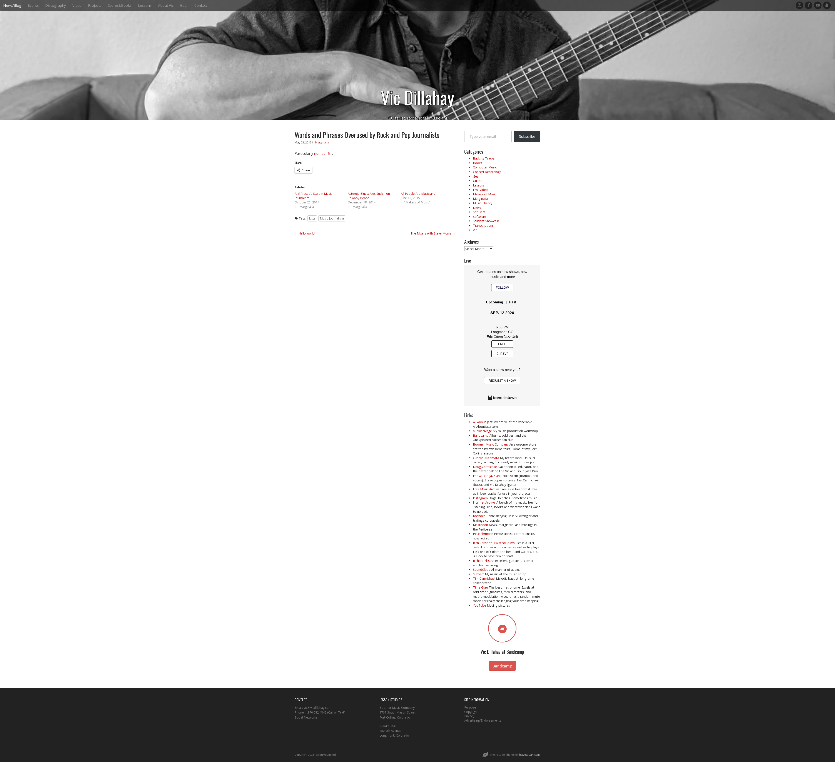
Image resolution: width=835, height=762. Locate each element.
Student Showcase (486, 221)
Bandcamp (481, 435)
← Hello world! (305, 233)
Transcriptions (483, 225)
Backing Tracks (484, 158)
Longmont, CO (502, 332)
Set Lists (479, 212)
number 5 (322, 153)
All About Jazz (483, 422)
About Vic (166, 5)
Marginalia (322, 142)
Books (477, 163)
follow (502, 287)
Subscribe (527, 136)
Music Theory (482, 203)
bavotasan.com (529, 755)
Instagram (480, 498)
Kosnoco (479, 516)
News (477, 208)
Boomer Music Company (490, 444)
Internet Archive (484, 502)
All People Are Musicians (418, 193)
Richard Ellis (481, 561)
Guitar (477, 181)
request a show (502, 380)
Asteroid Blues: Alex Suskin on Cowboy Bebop (369, 195)
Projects (94, 5)
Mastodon (480, 525)
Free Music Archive (486, 489)
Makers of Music (484, 194)
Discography (55, 5)
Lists (312, 218)
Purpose (470, 707)
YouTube (479, 605)
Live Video (480, 190)
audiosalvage (482, 431)
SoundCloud (481, 569)
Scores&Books (120, 5)
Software (479, 217)
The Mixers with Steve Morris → (433, 233)
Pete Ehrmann (483, 534)
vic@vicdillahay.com (317, 707)
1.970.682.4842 (315, 712)
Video (77, 5)
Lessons (145, 5)
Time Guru (480, 587)
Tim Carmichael (484, 578)
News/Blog (12, 5)
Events (33, 5)
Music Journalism (332, 218)
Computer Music (485, 167)
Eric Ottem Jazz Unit (502, 337)
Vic (475, 230)
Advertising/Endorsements (482, 720)
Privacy (469, 716)
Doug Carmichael (485, 467)
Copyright (471, 712)
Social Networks (306, 717)
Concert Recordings (487, 172)
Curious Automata (486, 458)
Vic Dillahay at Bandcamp (502, 651)
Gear (184, 5)
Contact (200, 5)
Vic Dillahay (417, 97)
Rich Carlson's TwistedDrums (494, 543)
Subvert (478, 574)
